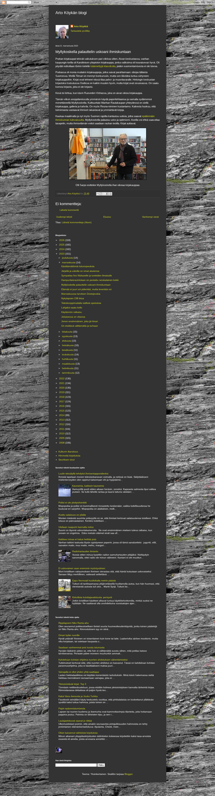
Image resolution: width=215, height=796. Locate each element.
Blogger (128, 774)
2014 (62, 415)
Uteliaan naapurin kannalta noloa (76, 527)
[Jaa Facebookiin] (107, 194)
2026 (62, 240)
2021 (62, 383)
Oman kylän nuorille (69, 635)
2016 (62, 406)
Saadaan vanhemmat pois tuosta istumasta (81, 647)
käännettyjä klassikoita (103, 66)
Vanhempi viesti (150, 216)
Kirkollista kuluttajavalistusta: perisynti (92, 597)
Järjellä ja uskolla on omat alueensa (80, 271)
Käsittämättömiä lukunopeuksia (77, 266)
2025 (62, 244)
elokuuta (67, 340)
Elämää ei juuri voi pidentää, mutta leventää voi (86, 289)
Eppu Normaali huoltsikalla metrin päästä (94, 580)
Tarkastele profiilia (80, 31)
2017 (62, 401)
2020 (62, 387)
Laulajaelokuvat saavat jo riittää (75, 720)
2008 (62, 442)
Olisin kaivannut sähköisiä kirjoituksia (78, 732)
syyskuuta (67, 336)
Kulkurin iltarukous (68, 451)
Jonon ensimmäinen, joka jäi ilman (79, 321)
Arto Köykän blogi (71, 12)
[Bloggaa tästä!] (101, 194)
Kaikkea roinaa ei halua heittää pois (77, 539)
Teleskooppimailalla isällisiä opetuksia (81, 303)
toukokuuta (68, 354)
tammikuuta (68, 372)
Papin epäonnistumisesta (71, 708)
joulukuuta (68, 257)
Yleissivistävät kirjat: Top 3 (72, 684)
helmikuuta (68, 368)
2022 (62, 378)
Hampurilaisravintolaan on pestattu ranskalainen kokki (90, 280)
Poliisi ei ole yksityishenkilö (72, 502)
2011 (62, 429)
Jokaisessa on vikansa (73, 316)
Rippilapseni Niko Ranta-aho (73, 623)
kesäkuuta (68, 350)
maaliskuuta (68, 363)
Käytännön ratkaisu (71, 312)
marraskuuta (69, 262)
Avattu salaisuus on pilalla (72, 514)
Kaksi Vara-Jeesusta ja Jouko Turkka (78, 696)
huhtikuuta (68, 359)
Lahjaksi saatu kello (71, 307)
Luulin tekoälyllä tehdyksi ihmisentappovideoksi (83, 473)
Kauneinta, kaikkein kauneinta (88, 485)
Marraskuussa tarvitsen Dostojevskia (80, 293)
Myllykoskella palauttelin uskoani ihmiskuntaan (86, 284)
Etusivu (107, 216)
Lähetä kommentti (69, 210)
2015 (62, 410)
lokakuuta (67, 331)
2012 (62, 424)
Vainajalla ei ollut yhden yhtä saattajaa (78, 672)
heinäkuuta (68, 345)
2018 (62, 397)
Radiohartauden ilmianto (85, 551)
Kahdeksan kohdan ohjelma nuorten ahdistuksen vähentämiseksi (92, 659)
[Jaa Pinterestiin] (110, 194)
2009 (62, 438)
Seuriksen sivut (66, 459)
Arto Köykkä (81, 26)
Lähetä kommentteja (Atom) (77, 222)
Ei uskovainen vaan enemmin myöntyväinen (81, 568)
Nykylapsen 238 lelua (72, 298)
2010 (62, 433)
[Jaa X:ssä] (104, 194)
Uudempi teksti (64, 216)
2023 (62, 253)
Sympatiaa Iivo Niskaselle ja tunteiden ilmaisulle (86, 275)
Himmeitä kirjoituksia (69, 455)
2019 (62, 392)
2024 (62, 249)
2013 (62, 419)
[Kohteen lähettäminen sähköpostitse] (97, 194)
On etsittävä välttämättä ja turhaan (79, 325)
